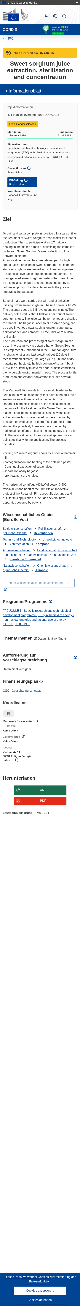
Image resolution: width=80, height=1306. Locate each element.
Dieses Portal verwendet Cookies (27, 1277)
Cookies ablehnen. (40, 1300)
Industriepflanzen (64, 554)
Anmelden (46, 16)
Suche (64, 16)
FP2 (11, 38)
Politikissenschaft (49, 528)
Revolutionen (43, 533)
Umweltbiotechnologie (57, 539)
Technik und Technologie (19, 539)
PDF (43, 800)
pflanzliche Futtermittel (25, 559)
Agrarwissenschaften (17, 550)
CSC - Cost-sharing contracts (22, 690)
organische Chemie (16, 570)
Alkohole (41, 570)
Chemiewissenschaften (52, 565)
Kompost (42, 544)
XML (43, 790)
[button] (55, 16)
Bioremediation (19, 544)
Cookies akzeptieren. (40, 1290)
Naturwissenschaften (17, 565)
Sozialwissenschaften (17, 528)
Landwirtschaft (37, 554)
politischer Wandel (15, 533)
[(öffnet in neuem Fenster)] (15, 14)
